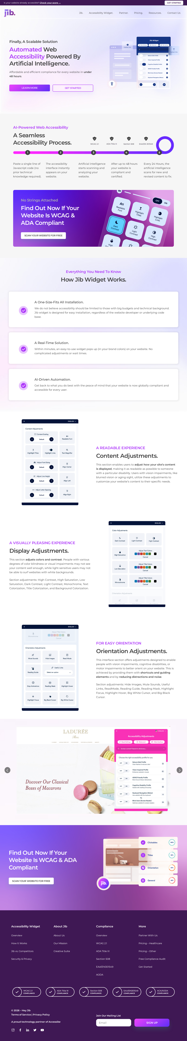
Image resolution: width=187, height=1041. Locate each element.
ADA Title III (103, 951)
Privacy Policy (41, 1014)
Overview (16, 935)
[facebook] (20, 1029)
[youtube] (42, 1029)
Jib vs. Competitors (22, 951)
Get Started (174, 2)
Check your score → (50, 2)
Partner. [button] (123, 13)
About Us (59, 935)
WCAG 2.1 (101, 943)
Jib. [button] (81, 13)
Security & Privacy (21, 959)
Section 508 (103, 959)
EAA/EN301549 (104, 966)
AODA (99, 974)
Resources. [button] (155, 13)
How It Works (19, 943)
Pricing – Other (147, 951)
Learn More (30, 88)
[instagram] (13, 1029)
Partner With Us (148, 935)
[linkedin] (28, 1029)
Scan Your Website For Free (43, 235)
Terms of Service (21, 1014)
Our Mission (60, 943)
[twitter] (35, 1029)
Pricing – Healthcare (150, 943)
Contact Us (173, 13)
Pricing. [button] (138, 13)
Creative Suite (62, 951)
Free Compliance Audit (152, 959)
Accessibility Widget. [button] (101, 13)
